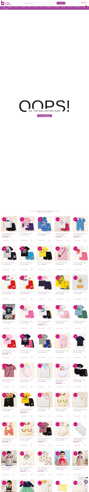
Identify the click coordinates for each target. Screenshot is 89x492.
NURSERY (56, 7)
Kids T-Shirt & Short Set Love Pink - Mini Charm (13, 350)
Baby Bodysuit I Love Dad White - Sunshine (65, 380)
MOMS (63, 7)
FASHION (10, 7)
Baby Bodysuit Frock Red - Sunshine (64, 467)
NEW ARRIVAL (5, 8)
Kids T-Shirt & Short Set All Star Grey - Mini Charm (49, 350)
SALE (85, 7)
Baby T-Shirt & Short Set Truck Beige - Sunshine (49, 467)
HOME (3, 7)
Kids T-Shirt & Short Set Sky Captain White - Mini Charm (50, 321)
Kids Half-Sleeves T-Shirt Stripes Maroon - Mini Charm (14, 380)
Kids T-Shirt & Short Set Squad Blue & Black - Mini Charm (33, 262)
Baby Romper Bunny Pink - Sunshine (10, 438)
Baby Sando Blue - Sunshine (44, 380)
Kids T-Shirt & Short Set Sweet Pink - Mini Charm (49, 292)
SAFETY (35, 7)
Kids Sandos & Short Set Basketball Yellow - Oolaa (67, 292)
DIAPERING (48, 7)
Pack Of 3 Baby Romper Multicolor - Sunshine (30, 380)
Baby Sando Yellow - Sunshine (80, 409)
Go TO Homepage (44, 116)
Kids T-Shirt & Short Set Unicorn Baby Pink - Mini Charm (32, 233)
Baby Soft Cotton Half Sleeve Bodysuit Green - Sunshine (68, 409)
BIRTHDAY (78, 7)
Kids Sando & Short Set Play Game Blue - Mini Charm (50, 233)
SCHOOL (70, 7)
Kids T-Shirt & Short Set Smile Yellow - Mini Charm (49, 262)
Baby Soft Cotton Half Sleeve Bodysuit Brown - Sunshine (33, 438)
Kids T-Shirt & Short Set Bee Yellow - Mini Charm (31, 409)
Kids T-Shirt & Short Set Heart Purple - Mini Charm (49, 438)
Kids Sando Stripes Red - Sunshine (10, 467)
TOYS (41, 7)
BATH (29, 7)
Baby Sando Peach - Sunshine (45, 409)
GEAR (16, 7)
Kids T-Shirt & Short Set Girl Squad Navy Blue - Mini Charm (33, 350)
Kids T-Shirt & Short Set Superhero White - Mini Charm (14, 292)
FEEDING (23, 7)
